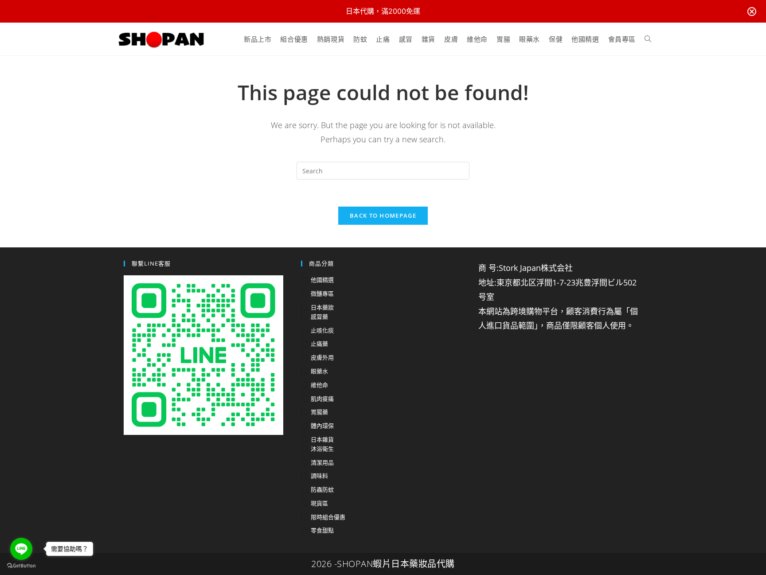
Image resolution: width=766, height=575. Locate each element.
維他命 (319, 385)
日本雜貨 (322, 439)
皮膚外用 (322, 357)
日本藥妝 (322, 307)
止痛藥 (319, 344)
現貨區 (319, 503)
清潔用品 (322, 462)
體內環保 (322, 426)
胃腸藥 (319, 412)
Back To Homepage (383, 215)
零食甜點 (322, 530)
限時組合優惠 (328, 517)
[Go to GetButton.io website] (21, 566)
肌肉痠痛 (322, 399)
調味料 (319, 476)
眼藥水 (319, 371)
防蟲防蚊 (322, 489)
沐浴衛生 (322, 449)
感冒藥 (319, 317)
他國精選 (322, 280)
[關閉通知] (751, 11)
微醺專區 (322, 293)
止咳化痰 (322, 330)
